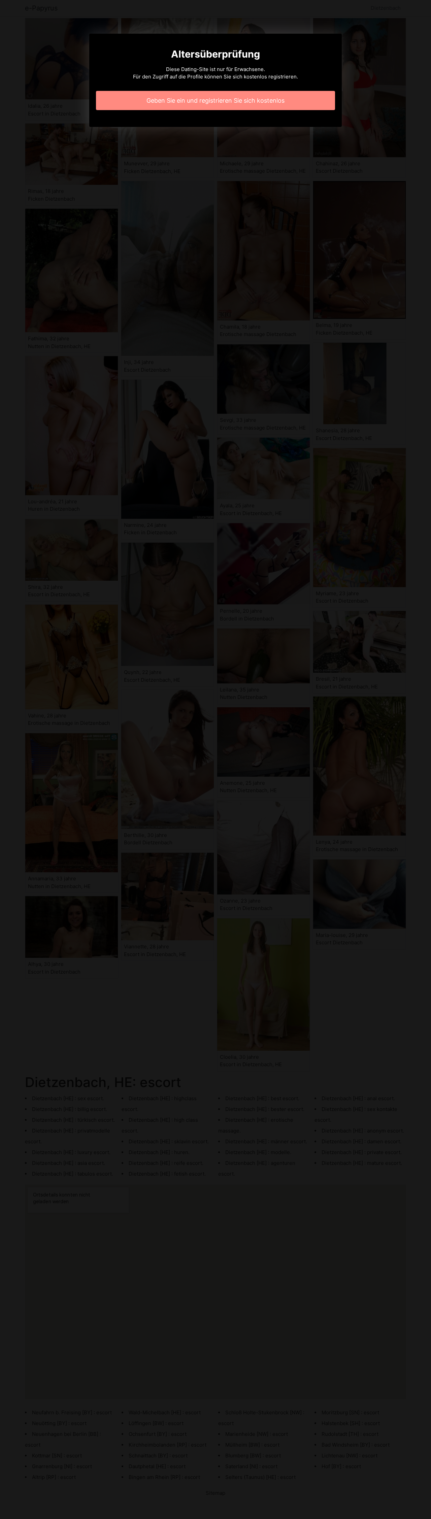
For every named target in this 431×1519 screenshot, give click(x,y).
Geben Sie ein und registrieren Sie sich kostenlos (215, 100)
